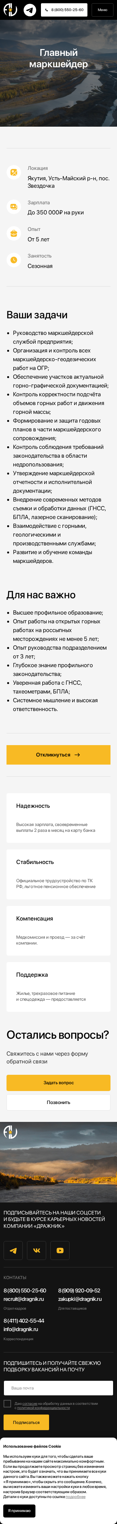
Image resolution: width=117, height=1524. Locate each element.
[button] (58, 1390)
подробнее (75, 1496)
